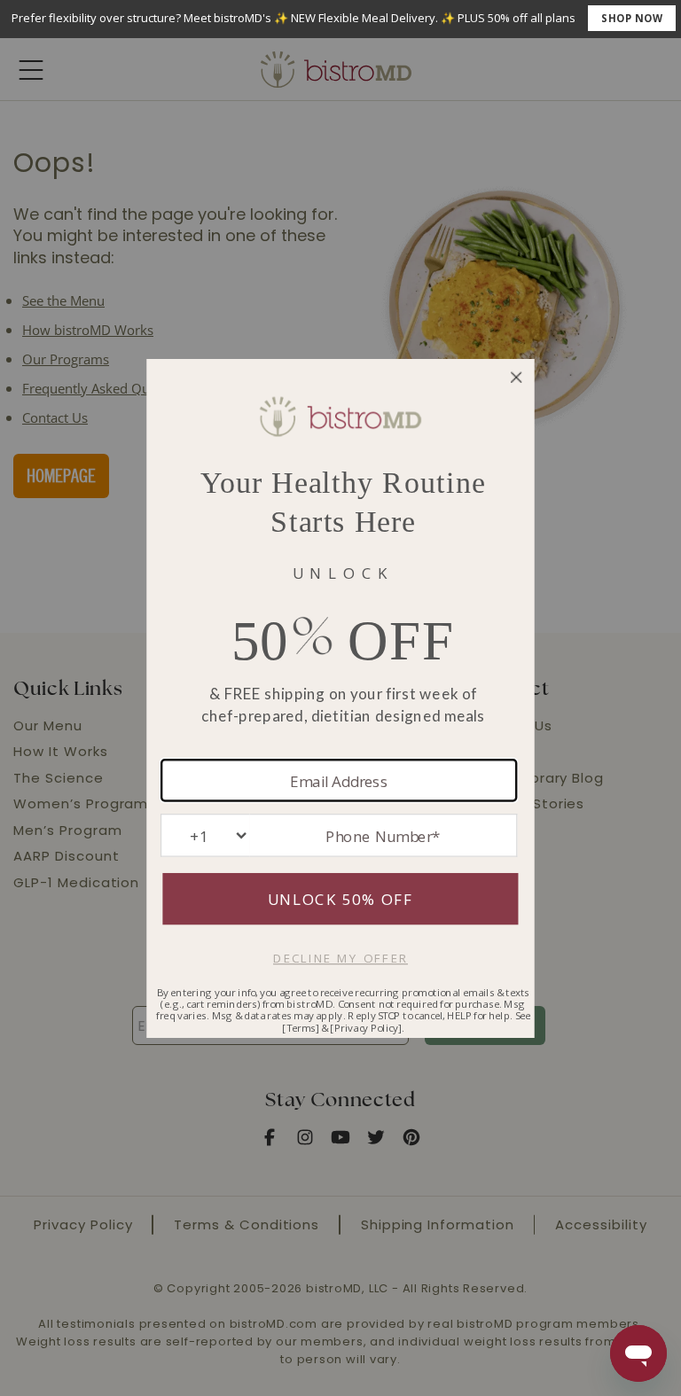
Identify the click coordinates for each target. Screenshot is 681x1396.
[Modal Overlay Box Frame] (340, 19)
